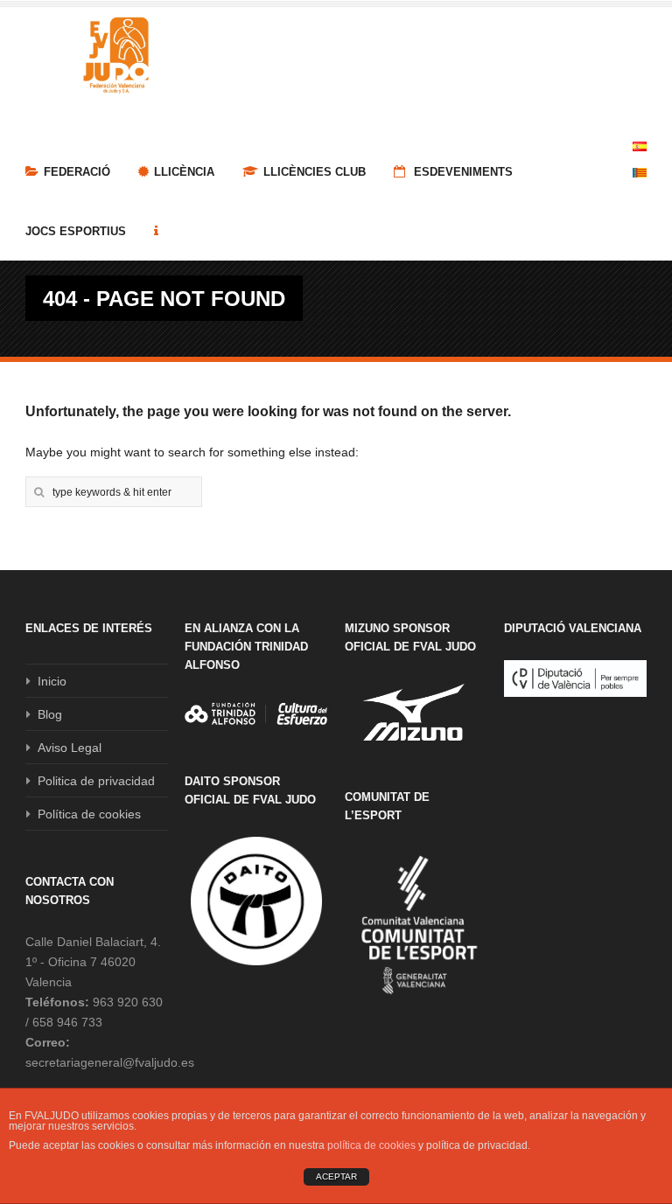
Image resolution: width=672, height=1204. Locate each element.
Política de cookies (89, 814)
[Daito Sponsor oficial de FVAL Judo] (256, 901)
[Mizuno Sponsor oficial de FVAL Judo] (416, 712)
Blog (50, 714)
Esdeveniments (461, 171)
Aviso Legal (70, 748)
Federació (77, 171)
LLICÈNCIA (184, 171)
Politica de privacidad (96, 781)
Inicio (52, 681)
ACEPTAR (336, 1176)
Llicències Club (314, 171)
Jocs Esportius (75, 231)
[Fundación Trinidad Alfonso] (256, 713)
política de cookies (371, 1145)
